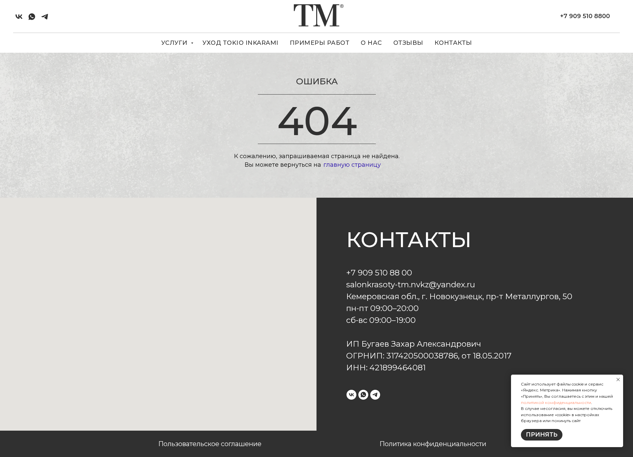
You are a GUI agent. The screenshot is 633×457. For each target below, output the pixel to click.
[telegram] (45, 17)
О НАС (371, 42)
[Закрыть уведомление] (618, 379)
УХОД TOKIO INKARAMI (240, 42)
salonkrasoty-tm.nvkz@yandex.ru (410, 284)
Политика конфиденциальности (432, 444)
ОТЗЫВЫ (408, 42)
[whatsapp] (32, 17)
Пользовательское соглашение (209, 444)
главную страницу (352, 164)
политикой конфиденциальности (556, 402)
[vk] (19, 17)
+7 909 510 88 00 (379, 272)
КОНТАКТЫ (453, 42)
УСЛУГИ (175, 42)
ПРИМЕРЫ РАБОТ (320, 42)
